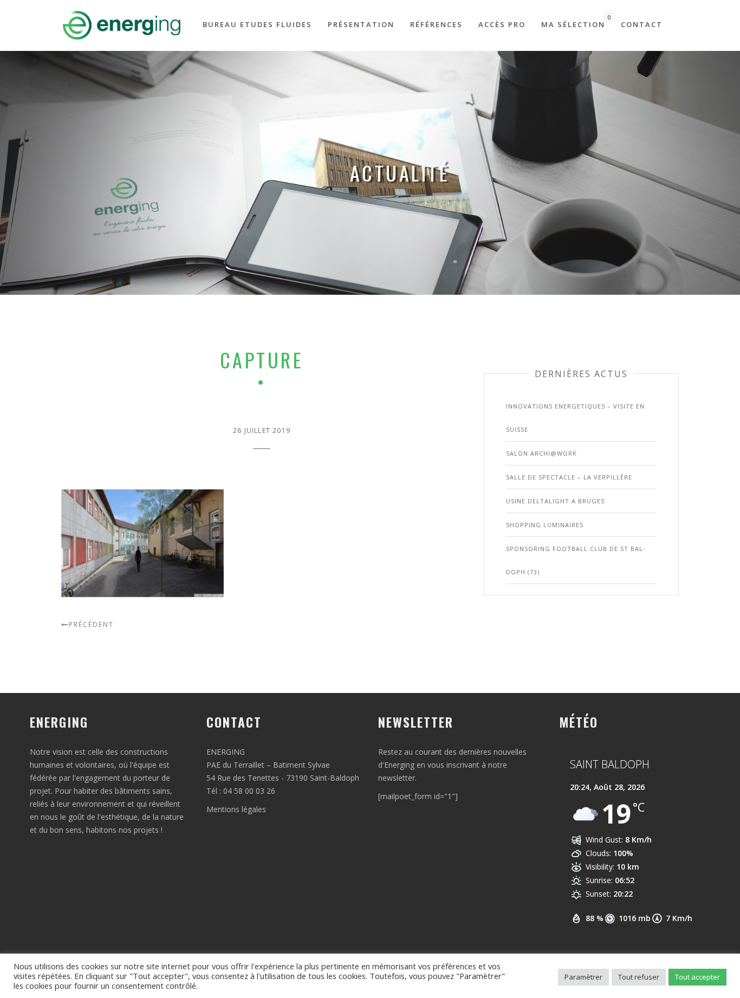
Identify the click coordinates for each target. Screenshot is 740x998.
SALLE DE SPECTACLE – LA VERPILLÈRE (569, 477)
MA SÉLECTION (573, 21)
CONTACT (642, 24)
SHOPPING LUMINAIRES (544, 525)
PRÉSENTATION (361, 24)
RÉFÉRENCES (436, 24)
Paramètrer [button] (583, 977)
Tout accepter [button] (697, 977)
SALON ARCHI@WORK (541, 453)
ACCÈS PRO (501, 24)
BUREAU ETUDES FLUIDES (257, 24)
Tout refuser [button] (638, 977)
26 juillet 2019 (261, 430)
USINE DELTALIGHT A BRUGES (555, 501)
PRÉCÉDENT (91, 624)
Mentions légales (236, 809)
